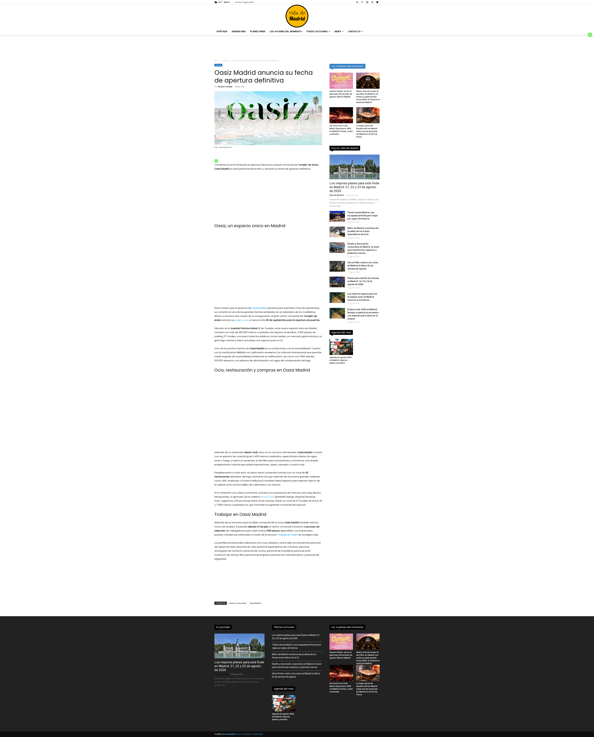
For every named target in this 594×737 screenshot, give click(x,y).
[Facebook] (362, 2)
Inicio (216, 60)
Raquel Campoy (225, 86)
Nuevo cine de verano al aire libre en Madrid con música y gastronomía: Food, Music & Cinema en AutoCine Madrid (368, 96)
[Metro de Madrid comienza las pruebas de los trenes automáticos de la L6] (337, 232)
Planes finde (257, 31)
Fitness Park (267, 496)
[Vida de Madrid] (297, 16)
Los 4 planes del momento (286, 31)
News (338, 31)
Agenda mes (239, 31)
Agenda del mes (341, 332)
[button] (357, 2)
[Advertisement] (268, 196)
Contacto (354, 31)
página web (241, 320)
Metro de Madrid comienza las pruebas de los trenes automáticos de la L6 (363, 231)
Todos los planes (317, 31)
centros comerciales (237, 603)
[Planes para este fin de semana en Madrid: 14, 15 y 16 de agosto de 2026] (337, 282)
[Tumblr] (372, 2)
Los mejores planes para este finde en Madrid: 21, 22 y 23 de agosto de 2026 (354, 187)
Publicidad (258, 734)
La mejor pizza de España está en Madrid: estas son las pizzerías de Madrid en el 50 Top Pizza (367, 131)
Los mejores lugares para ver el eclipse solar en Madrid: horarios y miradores (362, 297)
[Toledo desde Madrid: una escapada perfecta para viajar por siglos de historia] (337, 216)
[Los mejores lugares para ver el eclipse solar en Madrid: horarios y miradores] (337, 297)
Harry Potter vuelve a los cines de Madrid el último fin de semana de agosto (362, 265)
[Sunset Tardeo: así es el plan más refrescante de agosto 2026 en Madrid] (341, 81)
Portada (222, 31)
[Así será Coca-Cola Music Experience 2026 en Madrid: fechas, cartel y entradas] (341, 115)
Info (239, 734)
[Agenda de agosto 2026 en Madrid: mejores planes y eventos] (341, 347)
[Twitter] (377, 2)
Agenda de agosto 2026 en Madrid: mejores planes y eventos (340, 360)
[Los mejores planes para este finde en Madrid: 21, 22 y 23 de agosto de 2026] (354, 167)
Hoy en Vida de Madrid (344, 148)
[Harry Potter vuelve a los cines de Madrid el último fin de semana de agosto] (337, 266)
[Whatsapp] (216, 160)
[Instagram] (367, 2)
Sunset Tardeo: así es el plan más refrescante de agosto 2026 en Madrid (340, 94)
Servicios (226, 60)
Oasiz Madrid (255, 603)
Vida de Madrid (336, 195)
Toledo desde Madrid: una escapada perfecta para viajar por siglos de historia (362, 215)
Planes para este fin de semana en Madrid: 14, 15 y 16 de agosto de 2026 (363, 281)
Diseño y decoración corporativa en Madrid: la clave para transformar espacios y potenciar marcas (296, 665)
